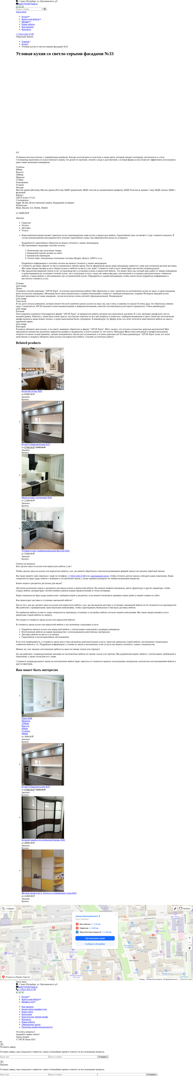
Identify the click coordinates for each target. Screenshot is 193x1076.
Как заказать (28, 27)
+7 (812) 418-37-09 (25, 34)
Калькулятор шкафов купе (34, 1009)
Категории (27, 1014)
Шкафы (25, 22)
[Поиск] (45, 9)
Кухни (25, 16)
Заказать (20, 218)
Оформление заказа (31, 1024)
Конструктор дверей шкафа (35, 1017)
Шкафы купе (28, 1002)
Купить (25, 399)
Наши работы (28, 24)
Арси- (21, 12)
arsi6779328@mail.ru (28, 4)
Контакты (26, 29)
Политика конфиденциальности (37, 1027)
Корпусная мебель (30, 19)
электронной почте (99, 576)
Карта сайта (27, 1012)
